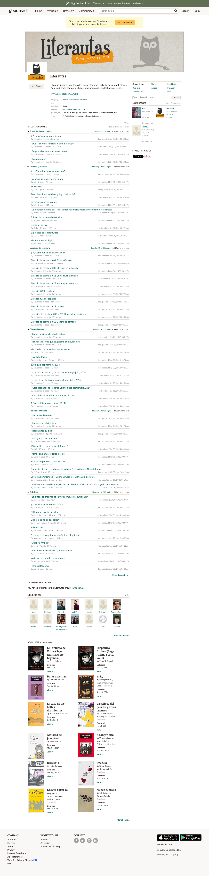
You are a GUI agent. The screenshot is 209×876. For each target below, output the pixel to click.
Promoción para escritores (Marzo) (48, 454)
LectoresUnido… (40, 480)
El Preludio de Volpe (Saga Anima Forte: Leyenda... (56, 653)
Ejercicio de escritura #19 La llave (47, 306)
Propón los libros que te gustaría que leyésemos (56, 342)
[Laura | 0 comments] (34, 624)
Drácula (102, 762)
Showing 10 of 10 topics (101, 329)
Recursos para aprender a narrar (47, 179)
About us (11, 840)
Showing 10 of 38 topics (101, 411)
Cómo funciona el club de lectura (48, 334)
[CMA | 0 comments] (103, 624)
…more (98, 116)
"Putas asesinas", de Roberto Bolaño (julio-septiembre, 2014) (61, 388)
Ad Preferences (15, 857)
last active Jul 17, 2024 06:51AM (147, 114)
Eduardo (61, 612)
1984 (100, 676)
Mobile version (164, 844)
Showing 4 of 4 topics (102, 131)
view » (50, 672)
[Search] (175, 11)
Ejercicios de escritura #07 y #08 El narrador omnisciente (59, 314)
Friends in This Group (39, 583)
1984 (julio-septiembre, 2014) (45, 365)
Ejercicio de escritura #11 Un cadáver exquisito (54, 276)
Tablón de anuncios (38, 411)
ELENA (36, 472)
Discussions (137, 92)
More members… (121, 635)
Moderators (139, 103)
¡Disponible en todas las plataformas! (49, 446)
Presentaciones (39, 159)
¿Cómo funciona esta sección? (49, 171)
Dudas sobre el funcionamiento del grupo (53, 144)
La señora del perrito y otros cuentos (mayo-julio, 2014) (58, 372)
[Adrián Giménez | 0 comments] (75, 609)
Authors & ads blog (50, 846)
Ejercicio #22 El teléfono (43, 291)
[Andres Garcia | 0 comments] (117, 609)
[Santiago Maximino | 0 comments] (47, 609)
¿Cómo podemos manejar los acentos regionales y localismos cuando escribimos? (71, 210)
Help (9, 864)
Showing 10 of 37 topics (101, 167)
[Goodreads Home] (18, 11)
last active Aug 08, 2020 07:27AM (171, 114)
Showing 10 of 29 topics (101, 492)
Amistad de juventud (54, 736)
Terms (10, 846)
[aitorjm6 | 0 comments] (47, 624)
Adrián (75, 612)
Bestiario (53, 762)
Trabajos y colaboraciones (45, 438)
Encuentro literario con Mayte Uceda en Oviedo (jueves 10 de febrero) (66, 469)
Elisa (75, 627)
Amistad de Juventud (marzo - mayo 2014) (52, 395)
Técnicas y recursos (39, 167)
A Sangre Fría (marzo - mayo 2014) (48, 403)
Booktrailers (37, 187)
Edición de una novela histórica (46, 217)
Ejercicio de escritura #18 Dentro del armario (53, 322)
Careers (11, 843)
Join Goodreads (125, 23)
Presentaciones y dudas (41, 131)
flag (127, 123)
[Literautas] (37, 72)
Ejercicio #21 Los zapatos (43, 299)
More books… (123, 820)
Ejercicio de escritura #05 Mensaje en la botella (54, 268)
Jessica (89, 627)
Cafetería (34, 492)
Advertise (45, 843)
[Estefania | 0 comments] (103, 609)
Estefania (103, 612)
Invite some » (78, 588)
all (116, 127)
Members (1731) (35, 595)
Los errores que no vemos (43, 202)
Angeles (36, 220)
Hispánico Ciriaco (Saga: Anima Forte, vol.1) (106, 653)
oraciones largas (39, 225)
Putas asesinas (56, 676)
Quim (35, 228)
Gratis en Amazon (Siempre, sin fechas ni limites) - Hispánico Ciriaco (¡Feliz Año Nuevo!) (75, 485)
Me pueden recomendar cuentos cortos (51, 349)
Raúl (35, 449)
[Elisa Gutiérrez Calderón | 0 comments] (75, 624)
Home (38, 11)
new (120, 127)
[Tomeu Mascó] (136, 130)
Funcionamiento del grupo (47, 136)
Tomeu (145, 127)
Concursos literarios (42, 415)
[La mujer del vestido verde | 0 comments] (61, 624)
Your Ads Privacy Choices (20, 860)
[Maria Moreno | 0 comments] (89, 609)
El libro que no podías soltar (45, 520)
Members (171, 88)
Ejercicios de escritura (40, 248)
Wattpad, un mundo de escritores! (48, 558)
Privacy (11, 850)
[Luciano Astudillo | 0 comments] (117, 624)
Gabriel (36, 243)
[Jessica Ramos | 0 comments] (89, 624)
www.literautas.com (61, 94)
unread (126, 127)
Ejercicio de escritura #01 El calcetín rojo (51, 260)
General (84, 100)
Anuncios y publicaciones (44, 423)
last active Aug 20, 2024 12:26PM (148, 133)
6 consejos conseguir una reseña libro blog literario (56, 535)
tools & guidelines (173, 103)
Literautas (37, 139)
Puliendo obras (38, 527)
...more (74, 94)
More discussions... (120, 575)
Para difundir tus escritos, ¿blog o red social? (53, 194)
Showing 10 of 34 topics (100, 248)
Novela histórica (39, 357)
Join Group (36, 86)
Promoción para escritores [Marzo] (48, 461)
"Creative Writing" (40, 543)
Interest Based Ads (16, 853)
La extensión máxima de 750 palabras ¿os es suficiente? (60, 497)
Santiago (47, 612)
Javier (35, 197)
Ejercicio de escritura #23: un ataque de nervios (54, 283)
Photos (154, 84)
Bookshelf (33, 642)
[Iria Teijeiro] (136, 112)
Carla (35, 457)
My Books (52, 11)
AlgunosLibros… (40, 538)
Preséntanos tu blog (42, 431)
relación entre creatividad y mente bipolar (51, 551)
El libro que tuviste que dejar (45, 512)
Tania (35, 546)
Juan (35, 500)
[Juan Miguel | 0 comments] (34, 609)
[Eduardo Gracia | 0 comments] (61, 609)
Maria (89, 612)
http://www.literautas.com (74, 109)
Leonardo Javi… (40, 523)
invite (127, 595)
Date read (51, 665)
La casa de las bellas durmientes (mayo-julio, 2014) (56, 380)
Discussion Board (37, 127)
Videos (154, 88)
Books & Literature (71, 100)
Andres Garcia (117, 612)
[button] (68, 11)
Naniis (36, 561)
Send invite (172, 84)
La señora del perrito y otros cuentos (106, 707)
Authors (44, 840)
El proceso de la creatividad (44, 233)
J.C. (35, 182)
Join (197, 11)
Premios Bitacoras (40, 566)
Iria (143, 108)
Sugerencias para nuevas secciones (49, 151)
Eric (35, 352)
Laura (33, 627)
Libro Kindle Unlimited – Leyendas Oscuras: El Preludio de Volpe (63, 477)
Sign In (185, 11)
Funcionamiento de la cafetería (49, 504)
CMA (103, 627)
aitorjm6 (47, 627)
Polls (169, 92)
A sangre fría (105, 734)
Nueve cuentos (106, 789)
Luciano (116, 627)
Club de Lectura (37, 329)
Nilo (35, 190)
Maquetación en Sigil (41, 240)
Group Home (138, 84)
